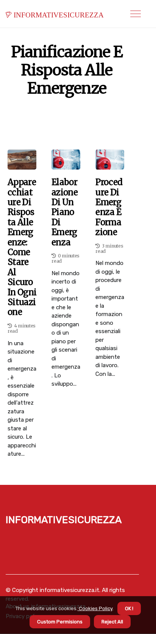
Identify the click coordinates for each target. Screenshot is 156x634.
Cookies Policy (95, 608)
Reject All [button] (112, 622)
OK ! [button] (129, 608)
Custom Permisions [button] (60, 622)
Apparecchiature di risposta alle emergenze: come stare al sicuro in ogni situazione (22, 247)
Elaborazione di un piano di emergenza (64, 212)
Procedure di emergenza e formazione (108, 207)
